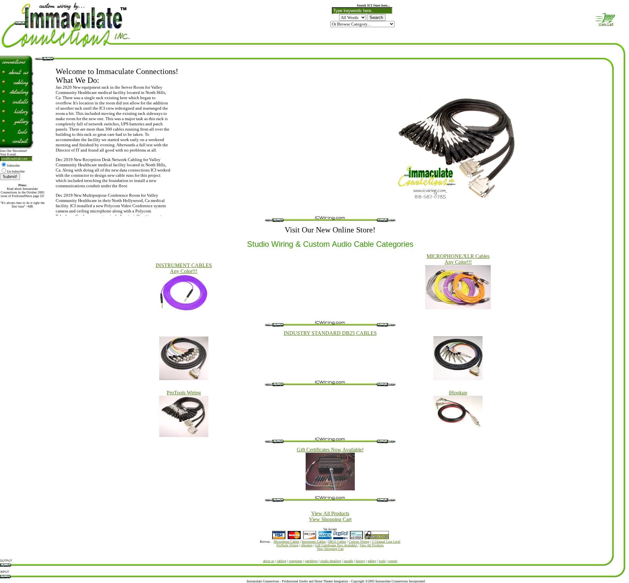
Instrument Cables (314, 541)
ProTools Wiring (287, 545)
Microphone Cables (286, 541)
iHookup (307, 545)
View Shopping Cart (330, 519)
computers (295, 561)
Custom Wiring (359, 541)
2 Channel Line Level (386, 541)
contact (392, 561)
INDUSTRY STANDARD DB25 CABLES (330, 333)
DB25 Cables (337, 541)
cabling (281, 561)
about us (268, 561)
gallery (372, 561)
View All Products (330, 513)
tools (382, 561)
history (360, 561)
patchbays (311, 561)
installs (348, 561)
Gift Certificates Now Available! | (337, 545)
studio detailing (330, 561)
